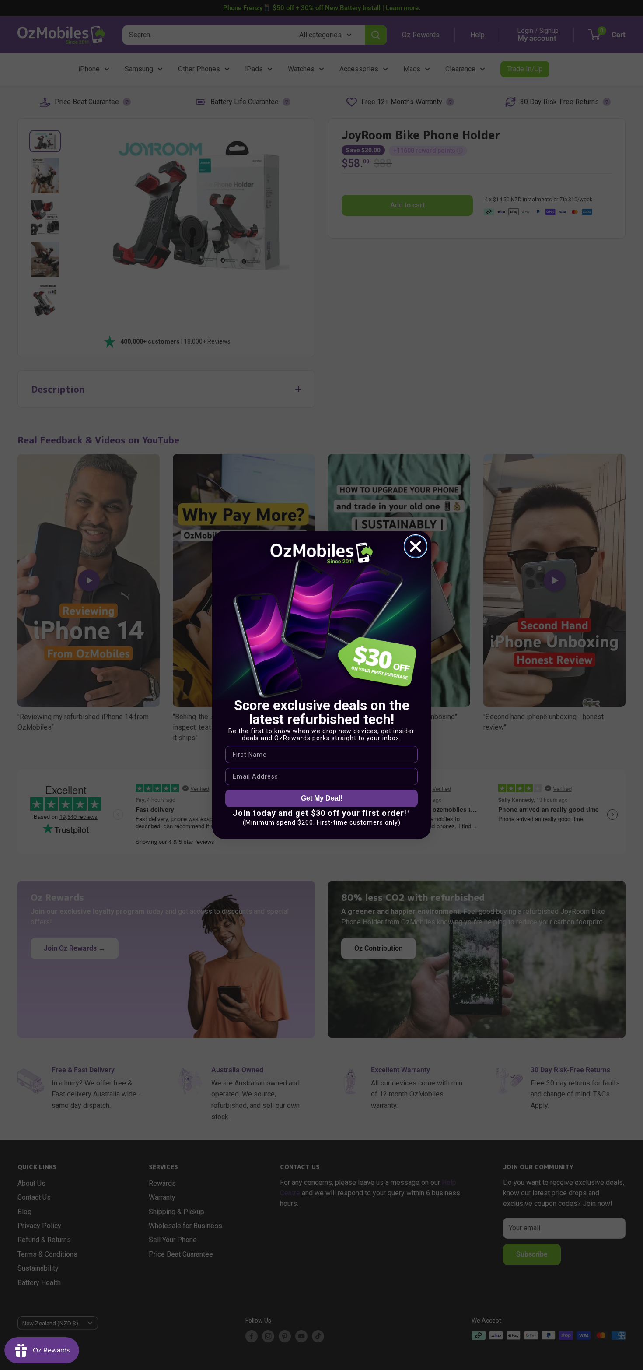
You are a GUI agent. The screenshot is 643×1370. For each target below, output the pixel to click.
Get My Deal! (321, 798)
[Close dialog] (415, 546)
